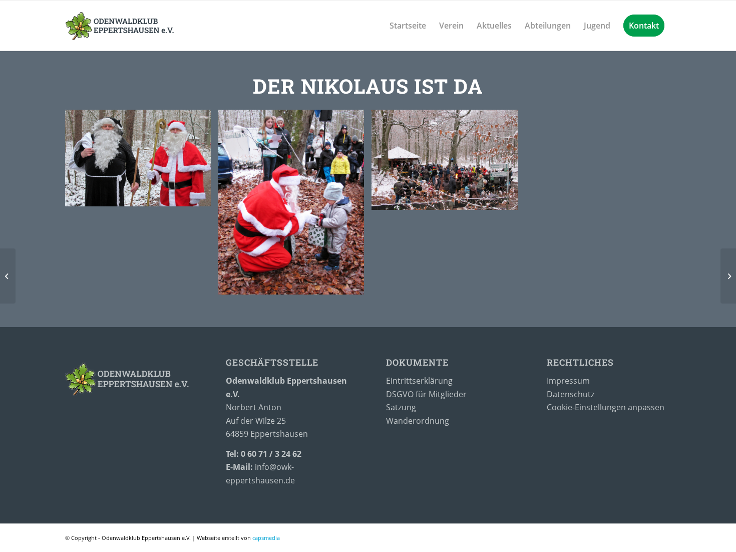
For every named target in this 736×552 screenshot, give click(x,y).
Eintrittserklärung (420, 380)
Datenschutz (571, 394)
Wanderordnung (417, 420)
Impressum (568, 380)
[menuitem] (408, 26)
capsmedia (266, 537)
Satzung (401, 407)
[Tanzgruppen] (8, 276)
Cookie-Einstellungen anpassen (605, 407)
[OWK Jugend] (728, 276)
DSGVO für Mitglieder (426, 394)
